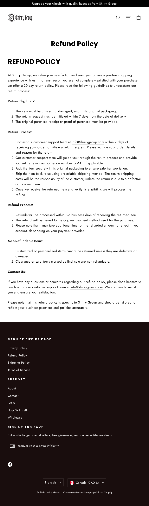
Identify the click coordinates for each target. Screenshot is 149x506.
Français (50, 482)
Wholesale (15, 417)
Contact (13, 396)
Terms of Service (19, 370)
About (12, 388)
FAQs (11, 403)
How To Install (17, 410)
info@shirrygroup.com (88, 142)
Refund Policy (17, 355)
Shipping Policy (18, 362)
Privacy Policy (17, 348)
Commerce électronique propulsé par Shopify (87, 492)
